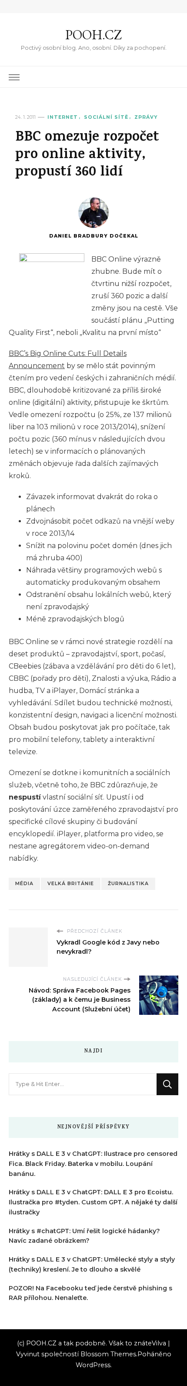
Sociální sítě (106, 117)
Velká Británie (70, 883)
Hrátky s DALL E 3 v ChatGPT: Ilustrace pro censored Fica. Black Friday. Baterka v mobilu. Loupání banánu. (93, 1164)
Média (24, 883)
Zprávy (145, 117)
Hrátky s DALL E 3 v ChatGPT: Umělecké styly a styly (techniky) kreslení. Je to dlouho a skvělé (92, 1264)
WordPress (93, 1365)
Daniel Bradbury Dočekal (93, 236)
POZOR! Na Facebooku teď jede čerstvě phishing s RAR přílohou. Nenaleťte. (90, 1293)
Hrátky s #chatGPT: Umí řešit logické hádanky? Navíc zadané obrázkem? (84, 1236)
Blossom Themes (108, 1354)
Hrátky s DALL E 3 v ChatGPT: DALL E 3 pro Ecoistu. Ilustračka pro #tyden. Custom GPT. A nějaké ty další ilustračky (93, 1202)
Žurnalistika (128, 883)
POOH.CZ (93, 34)
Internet (62, 117)
